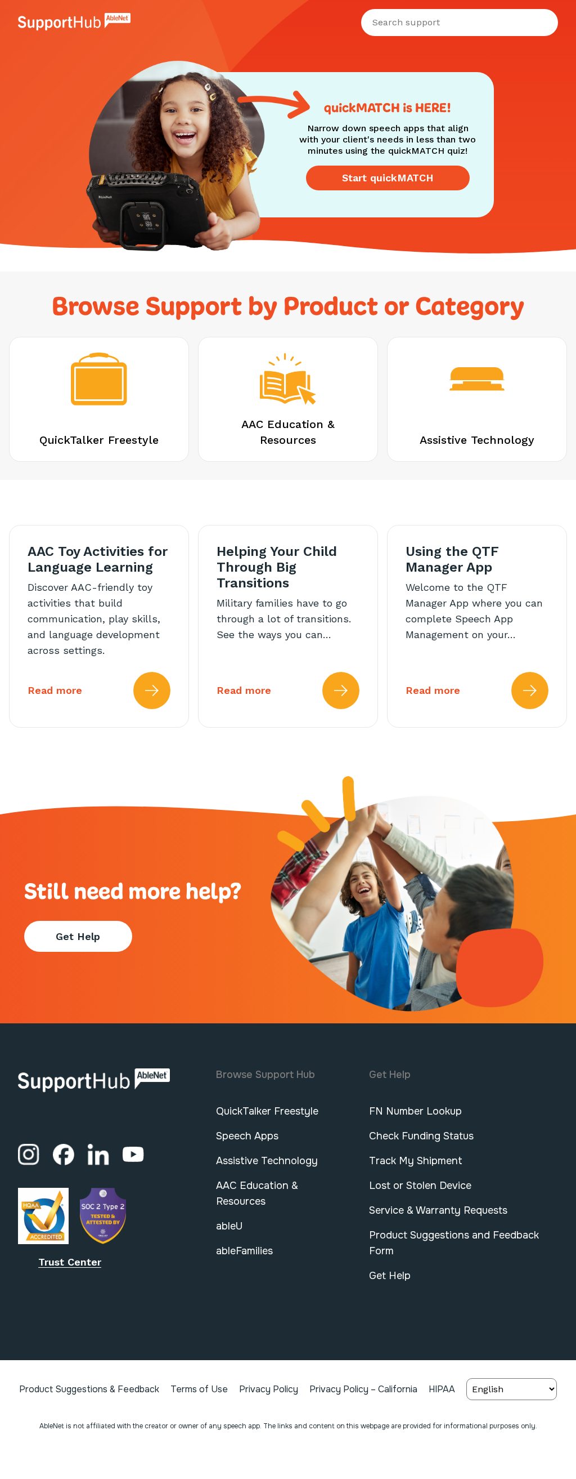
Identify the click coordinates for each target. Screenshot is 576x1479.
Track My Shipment (415, 1161)
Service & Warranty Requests (438, 1210)
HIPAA (442, 1389)
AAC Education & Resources (257, 1193)
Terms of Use (199, 1389)
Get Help (78, 936)
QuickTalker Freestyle (267, 1111)
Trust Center (69, 1262)
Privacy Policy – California (363, 1389)
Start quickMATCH (388, 178)
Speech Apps (247, 1136)
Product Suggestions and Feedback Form (454, 1243)
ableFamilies (244, 1251)
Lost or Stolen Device (420, 1185)
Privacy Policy (268, 1389)
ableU (229, 1226)
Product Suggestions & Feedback (89, 1389)
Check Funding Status (421, 1136)
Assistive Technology (267, 1161)
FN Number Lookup (415, 1111)
